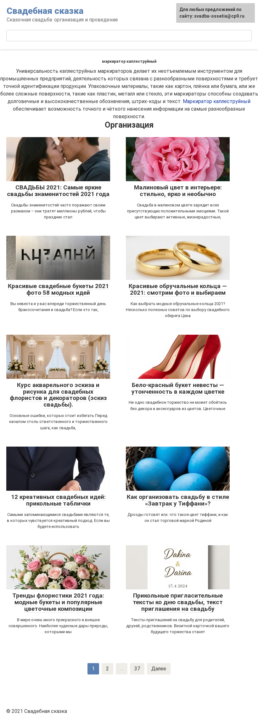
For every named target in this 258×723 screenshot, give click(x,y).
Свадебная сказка (45, 11)
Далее (158, 669)
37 (137, 669)
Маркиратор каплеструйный (216, 101)
